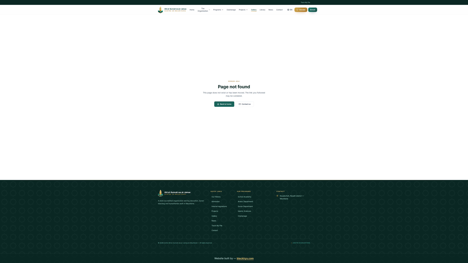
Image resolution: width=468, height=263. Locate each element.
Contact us (246, 104)
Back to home (225, 104)
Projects (242, 10)
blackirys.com (245, 258)
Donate (302, 10)
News (270, 10)
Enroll (312, 10)
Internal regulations (219, 206)
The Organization (203, 9)
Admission (216, 201)
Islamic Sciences (244, 211)
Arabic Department (245, 201)
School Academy (244, 197)
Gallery (254, 10)
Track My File (305, 2)
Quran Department (245, 206)
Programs (217, 10)
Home (192, 10)
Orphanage (231, 10)
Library (262, 10)
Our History (216, 197)
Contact (279, 10)
